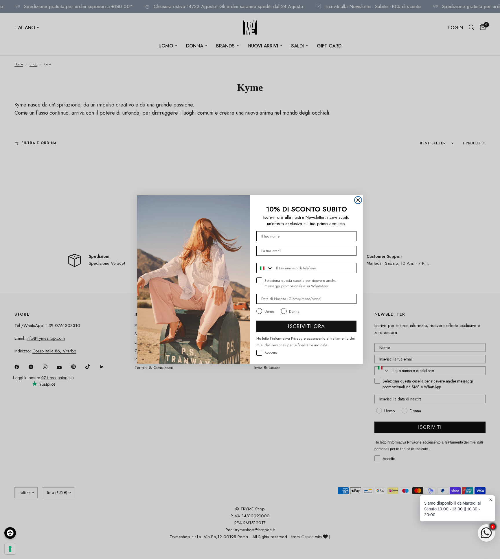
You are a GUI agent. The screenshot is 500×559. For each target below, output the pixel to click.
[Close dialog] (358, 200)
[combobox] (265, 268)
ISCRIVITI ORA (306, 326)
